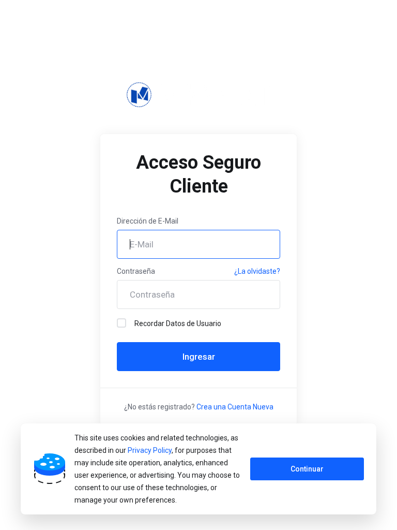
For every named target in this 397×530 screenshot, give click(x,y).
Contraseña (136, 271)
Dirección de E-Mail (147, 221)
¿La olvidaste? (257, 271)
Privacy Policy (150, 450)
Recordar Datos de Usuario (177, 323)
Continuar (307, 469)
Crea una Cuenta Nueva (234, 407)
